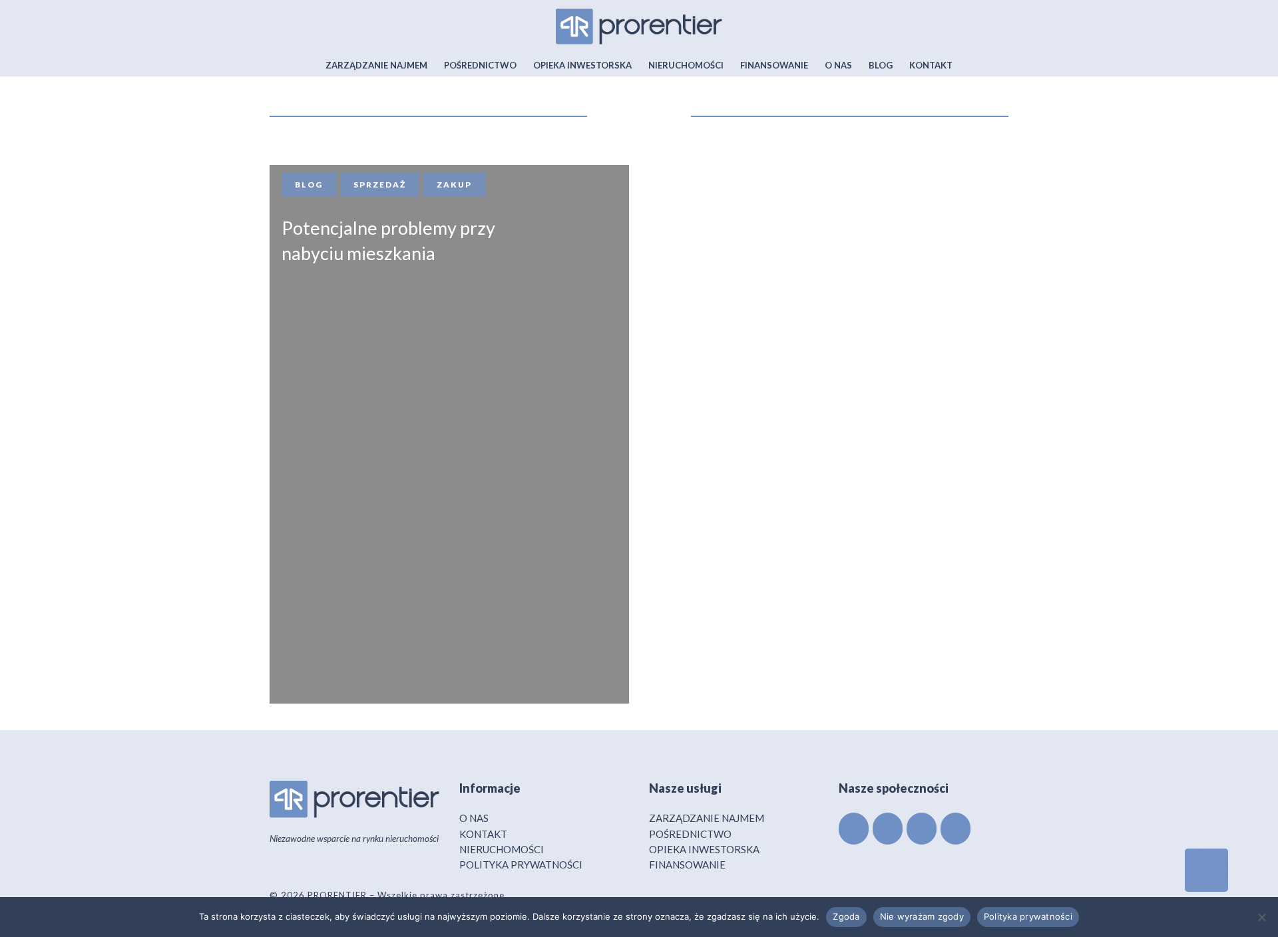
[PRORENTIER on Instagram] (922, 829)
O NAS (474, 818)
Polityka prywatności (1028, 916)
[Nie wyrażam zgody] (1261, 917)
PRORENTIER (337, 895)
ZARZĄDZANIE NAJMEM (706, 818)
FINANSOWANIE (687, 864)
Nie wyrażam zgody (922, 916)
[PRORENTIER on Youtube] (955, 829)
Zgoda (846, 916)
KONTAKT (483, 834)
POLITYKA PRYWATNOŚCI (520, 864)
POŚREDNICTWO (690, 834)
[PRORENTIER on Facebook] (854, 829)
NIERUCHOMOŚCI (501, 849)
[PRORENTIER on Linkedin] (888, 829)
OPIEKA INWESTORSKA (704, 849)
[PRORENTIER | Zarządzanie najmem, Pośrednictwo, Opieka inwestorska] (639, 23)
